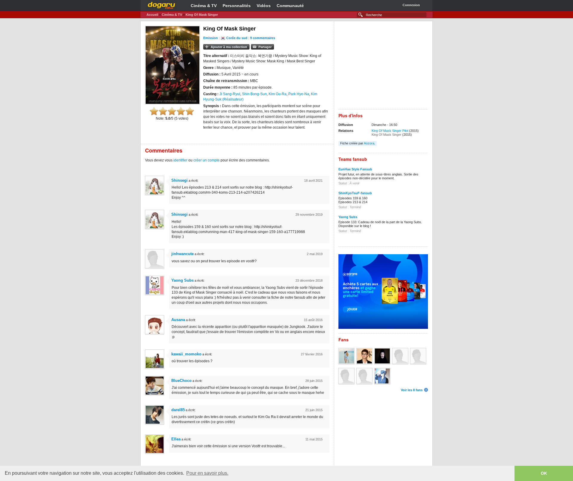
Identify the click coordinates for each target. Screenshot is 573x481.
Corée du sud (236, 38)
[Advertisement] (383, 67)
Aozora (369, 143)
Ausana (178, 319)
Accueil (152, 14)
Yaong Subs (182, 280)
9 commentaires (262, 38)
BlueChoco (181, 380)
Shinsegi (179, 180)
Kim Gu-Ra (277, 94)
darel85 (178, 410)
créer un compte (206, 160)
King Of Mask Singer (202, 14)
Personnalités (237, 5)
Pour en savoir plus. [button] (207, 473)
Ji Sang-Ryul (229, 94)
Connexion (411, 5)
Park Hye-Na (298, 94)
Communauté (290, 5)
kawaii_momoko (186, 354)
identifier (180, 160)
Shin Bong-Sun (254, 94)
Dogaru (161, 4)
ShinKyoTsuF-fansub (355, 193)
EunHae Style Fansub (355, 169)
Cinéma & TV (204, 5)
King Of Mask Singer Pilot (390, 130)
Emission (210, 38)
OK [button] (544, 473)
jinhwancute (182, 254)
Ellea (176, 439)
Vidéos (264, 5)
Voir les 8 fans (412, 390)
